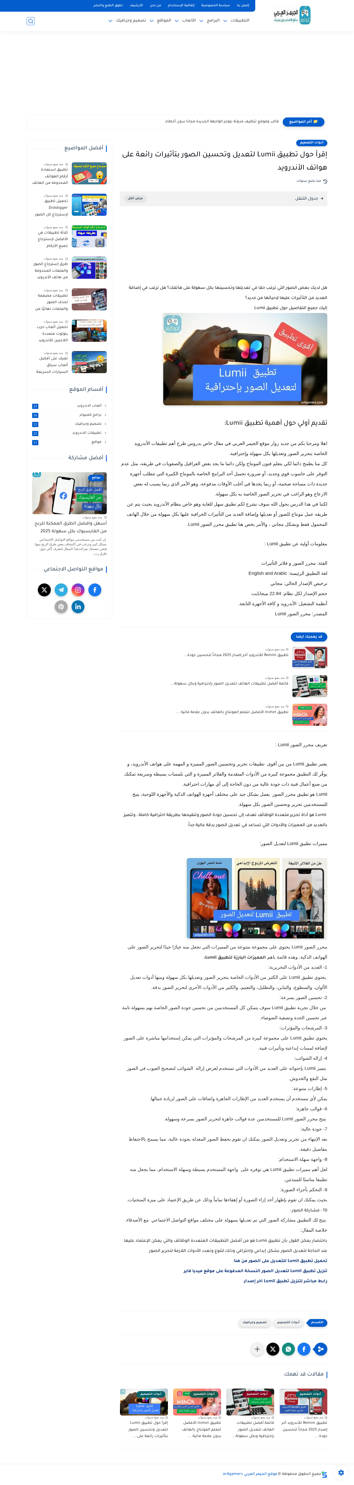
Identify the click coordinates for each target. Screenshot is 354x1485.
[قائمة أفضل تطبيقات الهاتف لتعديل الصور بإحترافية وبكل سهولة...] (309, 686)
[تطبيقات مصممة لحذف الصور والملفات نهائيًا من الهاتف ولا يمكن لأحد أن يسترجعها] (89, 299)
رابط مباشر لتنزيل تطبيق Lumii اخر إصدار (285, 1281)
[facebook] (94, 589)
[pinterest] (61, 606)
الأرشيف (136, 6)
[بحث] (30, 21)
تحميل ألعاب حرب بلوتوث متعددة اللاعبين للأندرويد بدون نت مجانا (52, 335)
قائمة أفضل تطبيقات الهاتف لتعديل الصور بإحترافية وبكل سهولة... (229, 684)
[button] (304, 1349)
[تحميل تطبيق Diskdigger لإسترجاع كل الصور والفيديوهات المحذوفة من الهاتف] (89, 205)
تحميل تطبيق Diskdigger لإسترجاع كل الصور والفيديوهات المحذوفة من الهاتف (50, 209)
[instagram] (78, 589)
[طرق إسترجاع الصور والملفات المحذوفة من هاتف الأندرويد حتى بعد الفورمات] (89, 268)
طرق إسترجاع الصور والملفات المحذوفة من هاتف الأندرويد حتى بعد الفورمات (50, 272)
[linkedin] (78, 606)
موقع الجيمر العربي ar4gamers (250, 1474)
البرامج (213, 21)
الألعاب (189, 21)
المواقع (164, 21)
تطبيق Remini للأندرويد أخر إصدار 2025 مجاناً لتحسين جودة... (235, 655)
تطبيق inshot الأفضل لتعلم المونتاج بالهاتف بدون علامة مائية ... (232, 712)
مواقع (68, 442)
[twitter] (44, 589)
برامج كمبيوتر (68, 415)
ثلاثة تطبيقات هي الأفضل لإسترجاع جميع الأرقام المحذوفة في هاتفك (50, 240)
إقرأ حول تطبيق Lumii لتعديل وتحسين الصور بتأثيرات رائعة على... (148, 1430)
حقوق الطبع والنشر (108, 6)
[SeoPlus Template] (324, 1474)
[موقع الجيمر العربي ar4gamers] (292, 15)
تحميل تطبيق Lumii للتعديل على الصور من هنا (280, 1261)
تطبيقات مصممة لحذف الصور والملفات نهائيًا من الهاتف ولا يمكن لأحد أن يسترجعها (51, 303)
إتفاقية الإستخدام (181, 6)
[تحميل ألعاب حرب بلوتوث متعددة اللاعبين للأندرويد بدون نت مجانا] (89, 331)
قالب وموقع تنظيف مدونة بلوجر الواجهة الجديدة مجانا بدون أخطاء (222, 122)
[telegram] (61, 589)
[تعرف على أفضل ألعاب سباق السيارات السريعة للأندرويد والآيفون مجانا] (89, 362)
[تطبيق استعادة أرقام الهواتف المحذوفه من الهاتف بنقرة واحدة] (89, 173)
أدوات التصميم (311, 143)
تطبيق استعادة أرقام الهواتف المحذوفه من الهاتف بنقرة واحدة (50, 177)
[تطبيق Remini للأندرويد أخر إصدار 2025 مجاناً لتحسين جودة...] (309, 658)
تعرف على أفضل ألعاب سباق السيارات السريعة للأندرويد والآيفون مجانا (52, 366)
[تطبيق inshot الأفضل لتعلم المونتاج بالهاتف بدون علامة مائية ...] (309, 715)
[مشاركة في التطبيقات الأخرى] (257, 1349)
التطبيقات (240, 21)
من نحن (155, 6)
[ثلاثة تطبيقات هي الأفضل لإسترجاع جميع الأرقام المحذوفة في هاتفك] (89, 236)
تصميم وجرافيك (131, 21)
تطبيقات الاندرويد (68, 433)
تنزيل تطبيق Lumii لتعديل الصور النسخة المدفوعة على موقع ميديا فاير (255, 1271)
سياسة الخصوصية (215, 6)
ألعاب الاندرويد (68, 406)
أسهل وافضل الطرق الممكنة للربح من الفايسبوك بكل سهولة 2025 (70, 527)
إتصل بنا (243, 6)
